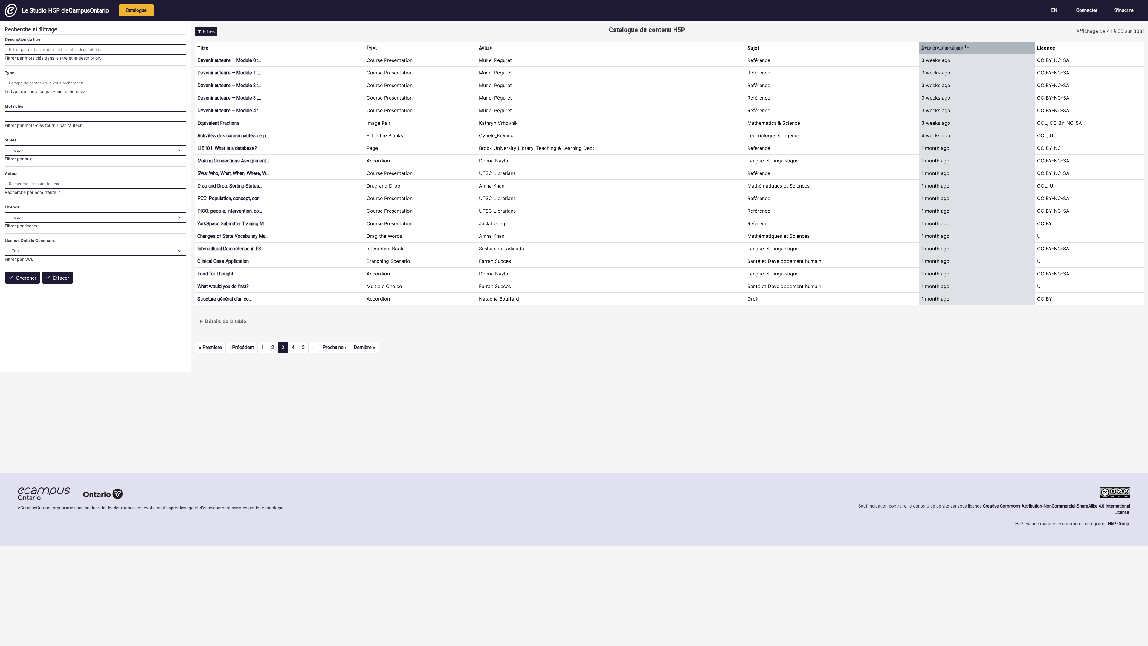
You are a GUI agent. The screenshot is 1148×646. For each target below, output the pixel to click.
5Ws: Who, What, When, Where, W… (233, 173)
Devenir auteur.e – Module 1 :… (229, 73)
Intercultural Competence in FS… (230, 249)
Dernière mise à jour (945, 48)
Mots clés (14, 106)
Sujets (10, 140)
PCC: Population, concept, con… (229, 198)
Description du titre (23, 39)
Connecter (1086, 10)
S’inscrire (1124, 10)
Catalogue (136, 10)
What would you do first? (223, 286)
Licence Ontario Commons (30, 240)
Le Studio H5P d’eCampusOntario (65, 10)
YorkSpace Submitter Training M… (232, 223)
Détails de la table (225, 321)
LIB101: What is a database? (227, 148)
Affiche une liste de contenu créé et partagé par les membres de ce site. (280, 324)
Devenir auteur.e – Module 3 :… (229, 98)
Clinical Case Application (223, 261)
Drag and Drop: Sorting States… (229, 186)
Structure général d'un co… (224, 299)
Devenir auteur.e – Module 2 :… (229, 85)
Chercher (26, 278)
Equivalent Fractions (218, 123)
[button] (206, 31)
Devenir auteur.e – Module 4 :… (229, 110)
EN (1054, 10)
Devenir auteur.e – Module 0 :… (229, 60)
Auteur (485, 48)
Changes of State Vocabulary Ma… (232, 236)
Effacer (61, 278)
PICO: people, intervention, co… (229, 211)
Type (372, 48)
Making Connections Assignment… (233, 161)
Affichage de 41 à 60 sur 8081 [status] (1110, 31)
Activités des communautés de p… (233, 135)
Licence (12, 207)
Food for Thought (215, 274)
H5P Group (1118, 523)
